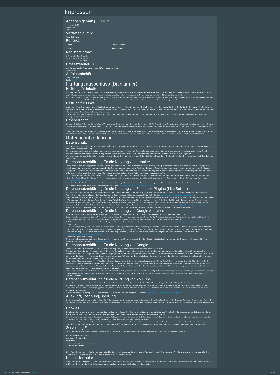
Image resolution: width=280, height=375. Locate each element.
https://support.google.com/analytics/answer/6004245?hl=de (178, 222)
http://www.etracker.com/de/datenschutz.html (136, 185)
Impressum (34, 372)
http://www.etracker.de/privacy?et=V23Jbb (81, 180)
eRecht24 (75, 80)
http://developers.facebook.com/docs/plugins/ (177, 195)
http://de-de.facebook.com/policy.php (194, 205)
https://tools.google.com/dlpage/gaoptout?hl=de (84, 234)
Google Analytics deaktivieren (104, 242)
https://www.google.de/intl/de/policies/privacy (164, 293)
